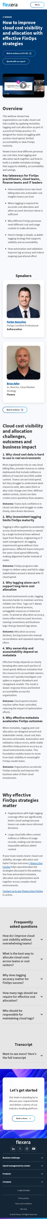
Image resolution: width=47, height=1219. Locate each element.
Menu (37, 4)
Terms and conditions (23, 1203)
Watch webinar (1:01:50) (17, 53)
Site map (23, 1209)
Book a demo (21, 1118)
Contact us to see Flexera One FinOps (23, 891)
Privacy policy (23, 1198)
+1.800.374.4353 (23, 1190)
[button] (23, 939)
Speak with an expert (16, 61)
